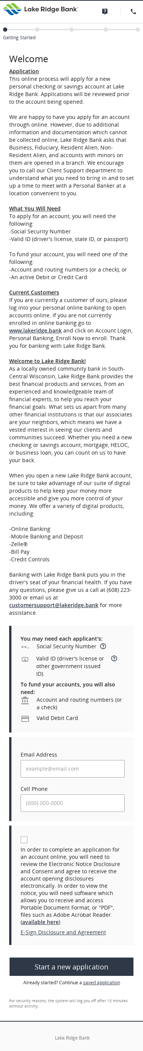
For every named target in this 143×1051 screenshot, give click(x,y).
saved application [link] (101, 982)
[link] (106, 11)
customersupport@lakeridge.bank (53, 605)
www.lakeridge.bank (35, 330)
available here (40, 922)
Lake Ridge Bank (72, 1038)
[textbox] (73, 769)
